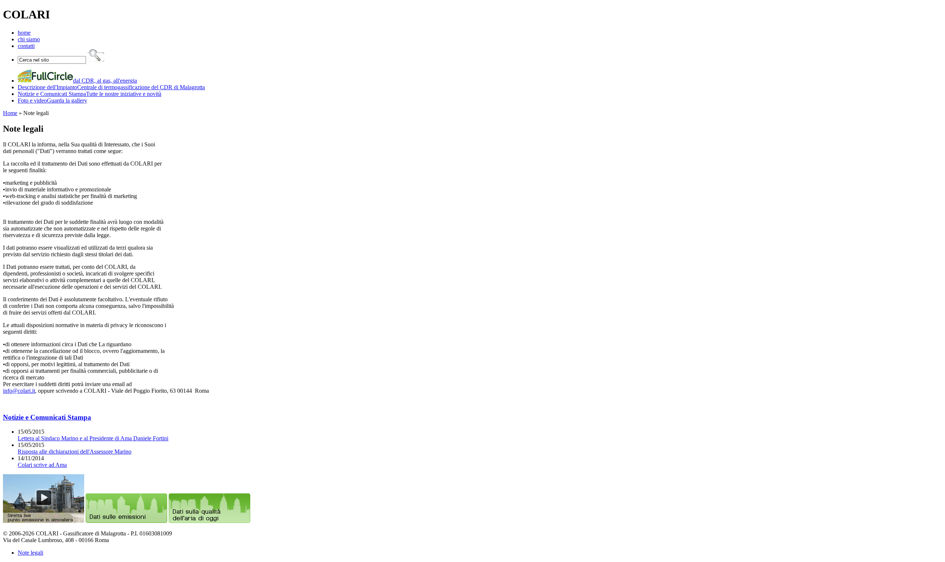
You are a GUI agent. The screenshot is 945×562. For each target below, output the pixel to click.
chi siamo (29, 39)
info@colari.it (19, 391)
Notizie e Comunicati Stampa (47, 417)
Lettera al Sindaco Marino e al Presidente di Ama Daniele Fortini (93, 438)
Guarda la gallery (52, 100)
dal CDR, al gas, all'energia (105, 80)
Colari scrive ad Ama (42, 465)
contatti (26, 46)
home (24, 33)
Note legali (30, 552)
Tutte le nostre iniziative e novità (89, 94)
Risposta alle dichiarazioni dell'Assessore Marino (74, 451)
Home (10, 113)
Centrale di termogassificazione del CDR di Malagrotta (111, 87)
